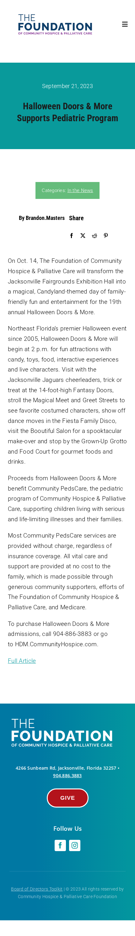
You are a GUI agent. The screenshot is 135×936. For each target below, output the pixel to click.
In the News (80, 190)
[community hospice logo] (56, 15)
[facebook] (60, 845)
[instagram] (74, 845)
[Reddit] (94, 235)
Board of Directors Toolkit (36, 889)
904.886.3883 (67, 775)
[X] (83, 235)
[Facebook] (71, 235)
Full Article (22, 660)
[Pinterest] (105, 235)
